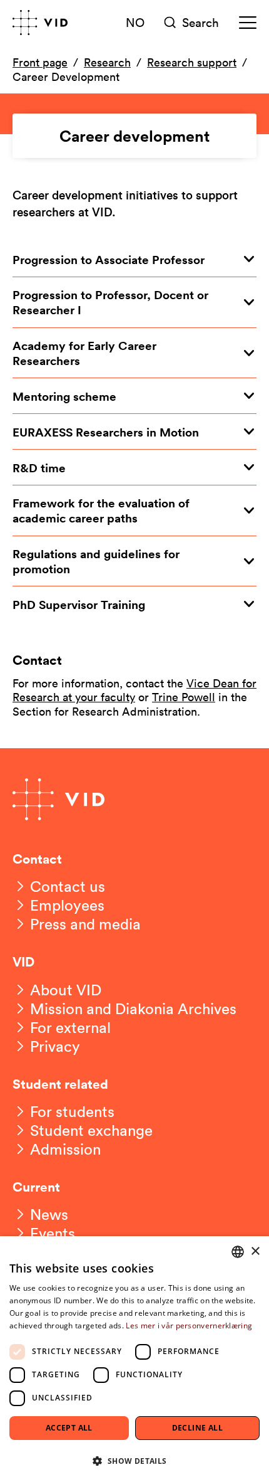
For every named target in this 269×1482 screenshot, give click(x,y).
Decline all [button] (197, 1427)
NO (135, 22)
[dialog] (134, 1359)
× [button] (255, 1251)
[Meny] (247, 22)
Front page (40, 62)
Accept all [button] (69, 1427)
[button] (134, 1460)
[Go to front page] (40, 22)
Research (107, 62)
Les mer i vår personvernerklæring (189, 1325)
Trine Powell (183, 696)
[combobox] (237, 1252)
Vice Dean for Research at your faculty (134, 690)
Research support (191, 62)
